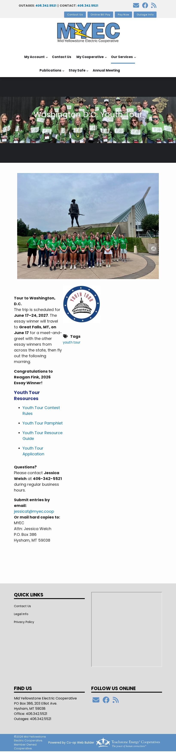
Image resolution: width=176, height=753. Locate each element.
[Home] (88, 32)
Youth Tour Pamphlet (43, 423)
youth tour (71, 342)
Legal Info (21, 614)
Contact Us (61, 57)
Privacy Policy (24, 622)
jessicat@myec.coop (34, 511)
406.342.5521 (45, 5)
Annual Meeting (106, 70)
